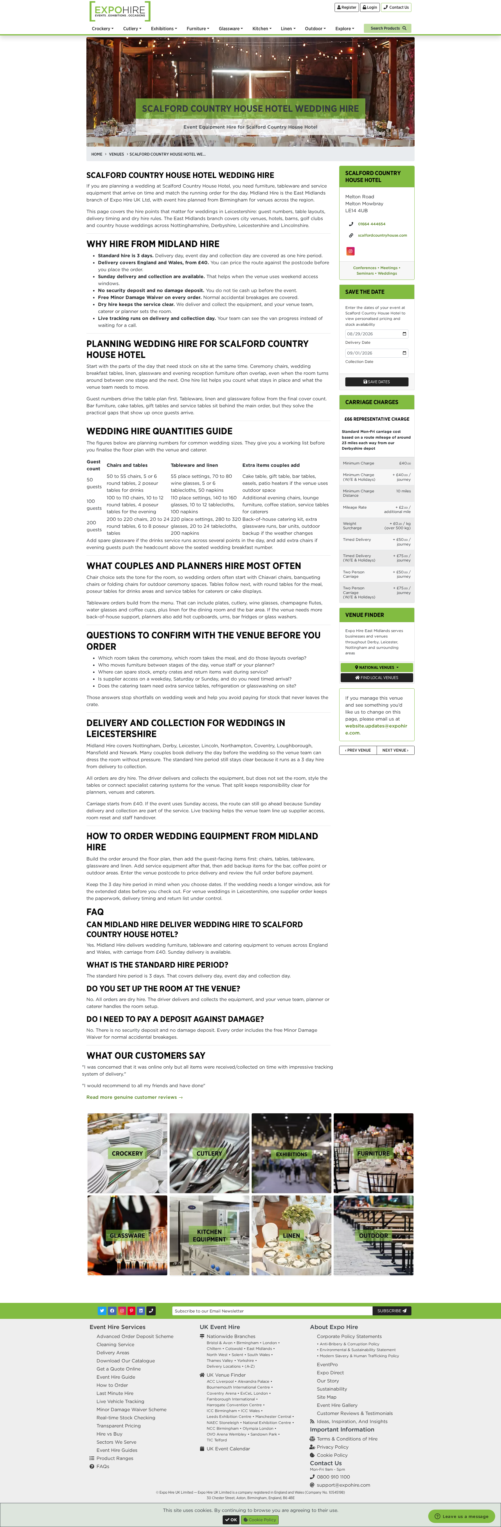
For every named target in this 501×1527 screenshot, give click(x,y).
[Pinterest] (131, 1311)
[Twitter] (102, 1311)
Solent (237, 1354)
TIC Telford (217, 1440)
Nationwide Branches (231, 1336)
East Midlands (259, 1348)
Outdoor (313, 28)
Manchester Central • (274, 1416)
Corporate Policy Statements (349, 1336)
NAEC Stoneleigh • (224, 1422)
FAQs (103, 1466)
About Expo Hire (334, 1326)
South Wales (258, 1354)
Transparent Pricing (119, 1426)
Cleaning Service (115, 1344)
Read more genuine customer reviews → (134, 1097)
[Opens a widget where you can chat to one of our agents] (461, 1517)
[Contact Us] (151, 1310)
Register (348, 7)
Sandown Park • (265, 1434)
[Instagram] (122, 1311)
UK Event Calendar (228, 1449)
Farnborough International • (232, 1399)
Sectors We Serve (116, 1442)
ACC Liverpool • (222, 1381)
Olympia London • (259, 1428)
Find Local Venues (379, 677)
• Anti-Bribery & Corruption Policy (348, 1343)
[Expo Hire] (120, 11)
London (270, 1342)
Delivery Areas (113, 1352)
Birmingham (248, 1342)
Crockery (101, 28)
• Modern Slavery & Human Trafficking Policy (358, 1355)
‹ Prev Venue (358, 750)
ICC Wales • (252, 1410)
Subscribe (389, 1310)
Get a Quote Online (119, 1369)
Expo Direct (330, 1372)
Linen (286, 28)
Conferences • (366, 267)
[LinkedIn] (141, 1311)
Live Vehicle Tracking (120, 1401)
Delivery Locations (224, 1366)
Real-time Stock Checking (126, 1417)
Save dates (378, 381)
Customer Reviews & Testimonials (355, 1413)
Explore (343, 28)
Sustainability (332, 1389)
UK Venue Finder (226, 1375)
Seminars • (367, 273)
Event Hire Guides (117, 1450)
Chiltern (214, 1348)
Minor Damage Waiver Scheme (131, 1409)
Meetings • (390, 267)
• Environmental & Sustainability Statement (356, 1349)
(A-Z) (250, 1366)
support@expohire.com (343, 1485)
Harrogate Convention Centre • (236, 1404)
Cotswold (234, 1348)
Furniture (196, 28)
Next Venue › (395, 750)
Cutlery (130, 28)
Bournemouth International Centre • (240, 1387)
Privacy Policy (332, 1447)
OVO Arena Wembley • (228, 1434)
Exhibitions (162, 28)
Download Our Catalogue (126, 1361)
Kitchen (260, 28)
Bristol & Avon (220, 1342)
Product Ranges (115, 1458)
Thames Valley (220, 1360)
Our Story (328, 1381)
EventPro (327, 1364)
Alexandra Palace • (255, 1381)
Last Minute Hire (115, 1393)
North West (217, 1354)
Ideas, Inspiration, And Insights (352, 1421)
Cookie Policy (332, 1455)
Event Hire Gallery (337, 1405)
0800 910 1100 (333, 1477)
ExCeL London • (255, 1393)
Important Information (342, 1429)
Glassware (229, 28)
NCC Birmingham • (224, 1428)
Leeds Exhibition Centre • (230, 1416)
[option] (127, 1153)
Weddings (387, 273)
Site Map (327, 1397)
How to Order (112, 1385)
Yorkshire (245, 1360)
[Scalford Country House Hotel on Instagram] (350, 251)
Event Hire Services (118, 1326)
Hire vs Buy (109, 1434)
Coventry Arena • (223, 1393)
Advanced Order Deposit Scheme (135, 1336)
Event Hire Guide (116, 1377)
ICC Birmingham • (223, 1410)
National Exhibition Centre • (268, 1422)
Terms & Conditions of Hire (347, 1439)
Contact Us (326, 1463)
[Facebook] (112, 1311)
